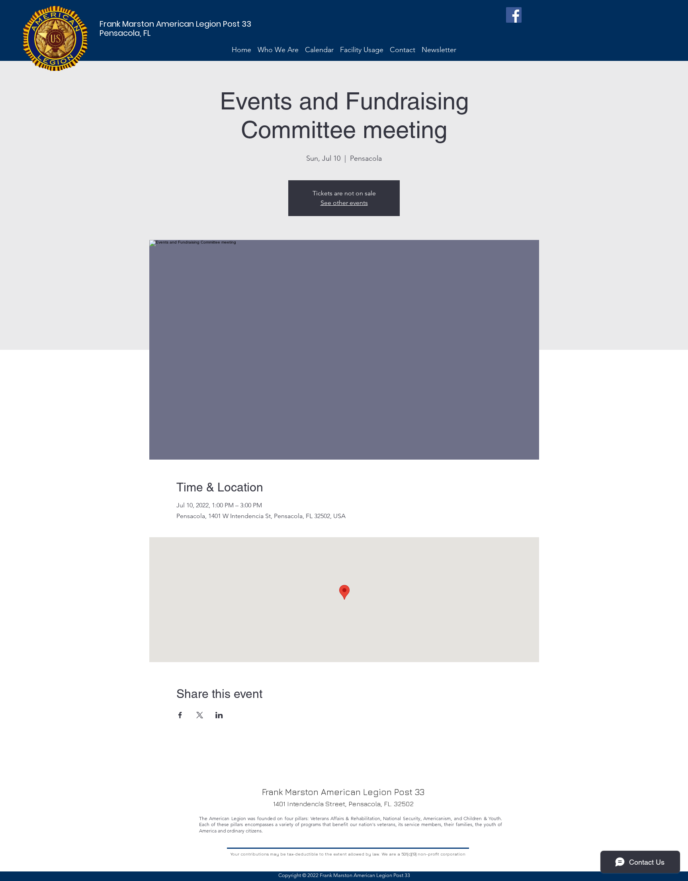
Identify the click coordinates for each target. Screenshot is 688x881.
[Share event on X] (199, 715)
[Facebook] (514, 15)
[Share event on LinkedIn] (219, 715)
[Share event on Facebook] (180, 715)
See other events (344, 203)
